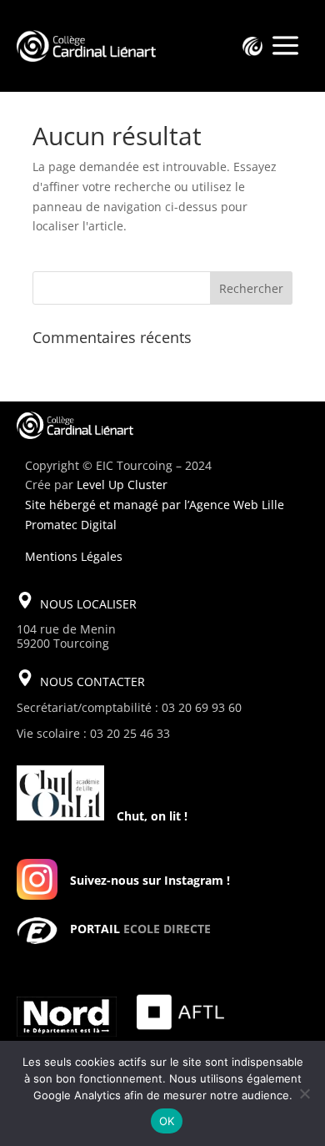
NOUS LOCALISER (88, 604)
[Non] (304, 1093)
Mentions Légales (73, 556)
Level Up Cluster (122, 484)
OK (167, 1121)
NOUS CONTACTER (92, 681)
